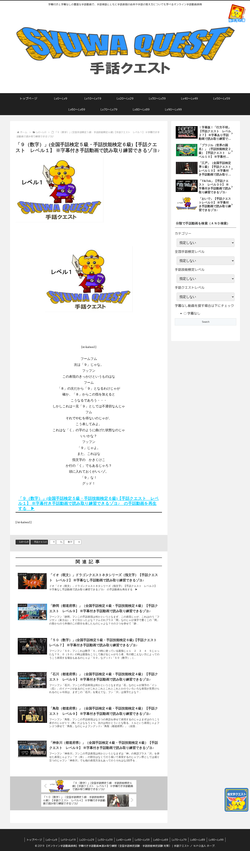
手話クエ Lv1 (40, 542)
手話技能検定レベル (189, 269)
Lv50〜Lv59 (142, 839)
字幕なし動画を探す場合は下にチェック (204, 305)
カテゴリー (183, 233)
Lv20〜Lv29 (86, 839)
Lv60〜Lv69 (160, 839)
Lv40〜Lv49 (123, 839)
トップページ (34, 839)
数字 (70, 542)
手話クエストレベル (189, 287)
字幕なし (193, 313)
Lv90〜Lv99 (216, 839)
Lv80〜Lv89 (197, 839)
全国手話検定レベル (189, 251)
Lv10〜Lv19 (68, 839)
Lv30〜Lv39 (105, 839)
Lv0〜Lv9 (23, 542)
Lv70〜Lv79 (179, 839)
